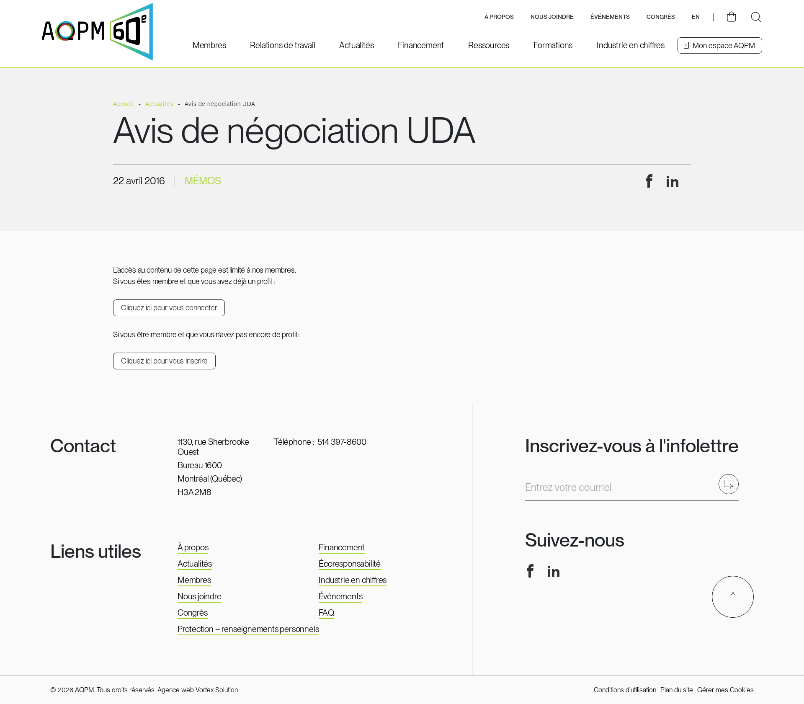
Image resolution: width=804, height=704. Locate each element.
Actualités (195, 564)
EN (696, 16)
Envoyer (731, 484)
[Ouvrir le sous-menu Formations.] (553, 45)
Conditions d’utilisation (625, 690)
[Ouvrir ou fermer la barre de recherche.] (756, 17)
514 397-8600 (341, 442)
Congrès (193, 613)
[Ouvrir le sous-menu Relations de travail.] (282, 45)
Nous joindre (552, 16)
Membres (194, 580)
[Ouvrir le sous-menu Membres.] (209, 45)
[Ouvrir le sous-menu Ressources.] (488, 45)
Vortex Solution (217, 690)
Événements (610, 16)
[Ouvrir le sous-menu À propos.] (499, 17)
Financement (342, 547)
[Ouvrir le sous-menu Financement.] (421, 45)
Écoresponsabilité (350, 564)
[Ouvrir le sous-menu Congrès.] (661, 17)
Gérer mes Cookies (725, 690)
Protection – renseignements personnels (248, 629)
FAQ (326, 613)
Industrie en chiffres (353, 580)
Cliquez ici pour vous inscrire (164, 360)
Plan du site (676, 690)
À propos (193, 547)
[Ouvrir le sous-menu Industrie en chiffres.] (631, 45)
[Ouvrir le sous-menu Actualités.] (356, 45)
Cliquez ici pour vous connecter (169, 307)
